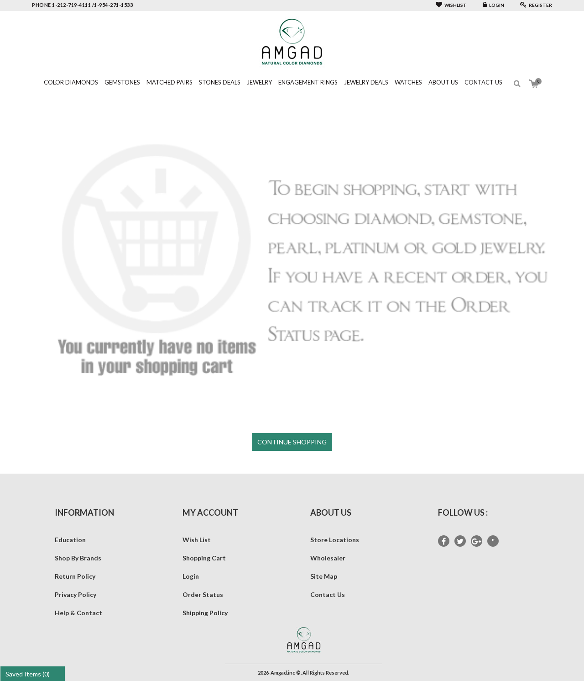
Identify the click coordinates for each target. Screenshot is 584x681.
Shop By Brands (78, 558)
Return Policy (75, 576)
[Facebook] (443, 541)
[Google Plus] (476, 541)
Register (540, 5)
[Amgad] (292, 41)
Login (496, 5)
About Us (443, 82)
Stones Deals (219, 82)
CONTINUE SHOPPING (292, 442)
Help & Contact (78, 613)
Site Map (323, 576)
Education (70, 540)
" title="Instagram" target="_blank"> (493, 542)
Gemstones (122, 82)
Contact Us (483, 82)
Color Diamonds (71, 82)
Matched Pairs (169, 82)
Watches (408, 82)
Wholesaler (327, 558)
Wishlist (455, 5)
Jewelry (259, 82)
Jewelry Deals (366, 82)
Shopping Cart (204, 558)
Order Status (202, 594)
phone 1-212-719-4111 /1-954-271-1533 (82, 5)
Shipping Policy (205, 613)
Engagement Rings (308, 82)
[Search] (517, 83)
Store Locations (334, 540)
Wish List (196, 540)
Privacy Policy (75, 594)
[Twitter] (460, 541)
